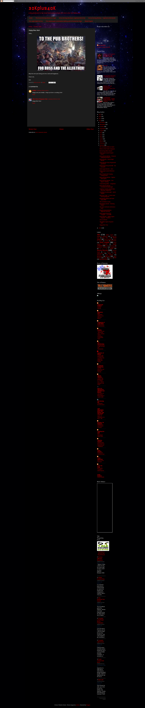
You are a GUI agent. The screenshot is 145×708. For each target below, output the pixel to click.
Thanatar (111, 257)
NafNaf (34, 90)
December (102, 122)
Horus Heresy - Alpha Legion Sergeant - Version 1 (107, 217)
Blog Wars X (106, 237)
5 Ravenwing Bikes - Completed (107, 183)
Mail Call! (100, 679)
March (102, 141)
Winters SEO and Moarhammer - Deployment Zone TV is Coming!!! (109, 87)
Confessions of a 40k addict (101, 323)
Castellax (106, 240)
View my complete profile (103, 47)
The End (105, 65)
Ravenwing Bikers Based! (106, 151)
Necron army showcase (100, 461)
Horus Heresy (102, 250)
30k (98, 235)
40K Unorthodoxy (100, 343)
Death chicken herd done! (100, 661)
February (102, 143)
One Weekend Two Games (101, 599)
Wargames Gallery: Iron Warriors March (100, 316)
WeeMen (99, 330)
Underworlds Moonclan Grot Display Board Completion (100, 444)
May (101, 136)
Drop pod (113, 245)
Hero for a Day (103, 248)
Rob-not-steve (102, 45)
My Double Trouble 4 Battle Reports (100, 469)
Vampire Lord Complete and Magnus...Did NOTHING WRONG (109, 55)
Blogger (88, 705)
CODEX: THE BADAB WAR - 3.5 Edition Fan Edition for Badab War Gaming (100, 358)
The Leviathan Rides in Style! (107, 147)
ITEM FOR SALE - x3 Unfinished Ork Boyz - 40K (101, 416)
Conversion (113, 240)
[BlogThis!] (50, 82)
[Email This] (49, 82)
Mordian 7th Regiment (100, 423)
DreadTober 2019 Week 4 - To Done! (100, 426)
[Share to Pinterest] (55, 82)
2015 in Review (103, 219)
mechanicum (103, 259)
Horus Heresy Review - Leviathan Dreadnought (106, 186)
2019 (100, 114)
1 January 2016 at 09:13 (42, 90)
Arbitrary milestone (102, 236)
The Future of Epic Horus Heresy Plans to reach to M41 (100, 395)
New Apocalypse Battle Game (100, 435)
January (102, 145)
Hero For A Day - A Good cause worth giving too (107, 196)
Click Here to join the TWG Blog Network (101, 553)
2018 (100, 116)
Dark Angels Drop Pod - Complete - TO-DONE (106, 214)
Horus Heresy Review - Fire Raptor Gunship (106, 181)
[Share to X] (52, 82)
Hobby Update (100, 477)
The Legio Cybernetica (36, 21)
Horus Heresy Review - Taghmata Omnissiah (101, 18)
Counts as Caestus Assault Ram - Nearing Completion (108, 189)
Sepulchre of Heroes (100, 353)
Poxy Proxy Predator (100, 305)
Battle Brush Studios (100, 563)
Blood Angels (89, 21)
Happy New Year (104, 225)
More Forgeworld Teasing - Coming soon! (106, 174)
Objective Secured (99, 441)
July (101, 132)
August (102, 130)
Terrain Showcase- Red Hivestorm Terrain (100, 369)
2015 (100, 228)
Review (108, 256)
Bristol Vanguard (108, 239)
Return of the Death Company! (107, 148)
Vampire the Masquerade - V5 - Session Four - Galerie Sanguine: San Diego (100, 381)
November (103, 124)
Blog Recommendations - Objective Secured (106, 211)
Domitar (107, 245)
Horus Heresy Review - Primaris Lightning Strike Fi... (108, 157)
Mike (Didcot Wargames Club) (40, 99)
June (101, 134)
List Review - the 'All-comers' (100, 404)
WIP (115, 257)
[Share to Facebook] (53, 82)
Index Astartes (99, 451)
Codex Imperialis (100, 458)
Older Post (90, 129)
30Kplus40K (42, 8)
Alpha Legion (109, 234)
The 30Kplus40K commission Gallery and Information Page (64, 21)
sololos (77, 705)
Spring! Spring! (99, 307)
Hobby (111, 248)
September (103, 128)
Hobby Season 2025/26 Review (100, 325)
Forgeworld (113, 247)
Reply (33, 94)
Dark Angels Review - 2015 (106, 169)
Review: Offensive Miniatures (100, 558)
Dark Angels (104, 242)
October (102, 126)
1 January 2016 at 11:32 (54, 99)
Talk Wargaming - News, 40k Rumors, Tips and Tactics (100, 411)
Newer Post (32, 129)
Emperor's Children (102, 247)
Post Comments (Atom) (41, 132)
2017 (100, 118)
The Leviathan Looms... (105, 201)
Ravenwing (100, 256)
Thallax (105, 257)
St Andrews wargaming (100, 366)
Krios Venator (106, 252)
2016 (100, 120)
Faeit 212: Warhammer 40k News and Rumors (101, 390)
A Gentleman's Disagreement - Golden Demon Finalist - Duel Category (109, 99)
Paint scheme (109, 254)
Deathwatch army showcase (100, 453)
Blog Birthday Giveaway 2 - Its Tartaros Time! (109, 76)
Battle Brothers (99, 475)
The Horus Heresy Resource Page (45, 18)
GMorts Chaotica (99, 376)
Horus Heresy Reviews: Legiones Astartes (72, 18)
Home (30, 18)
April (101, 139)
